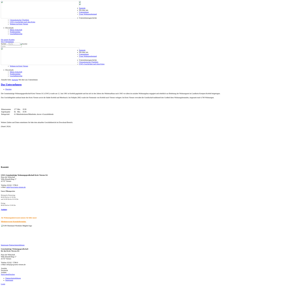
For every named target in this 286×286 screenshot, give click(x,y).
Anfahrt (4, 210)
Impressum (5, 245)
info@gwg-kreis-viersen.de (16, 187)
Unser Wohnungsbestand (88, 14)
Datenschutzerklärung (16, 245)
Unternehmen (84, 12)
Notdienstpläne (15, 32)
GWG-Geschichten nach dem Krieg (22, 22)
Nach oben (5, 274)
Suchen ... (4, 44)
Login (3, 284)
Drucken (8, 89)
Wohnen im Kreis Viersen (19, 24)
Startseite (82, 8)
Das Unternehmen (11, 84)
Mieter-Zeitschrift (16, 30)
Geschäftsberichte (16, 34)
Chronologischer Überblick (19, 20)
